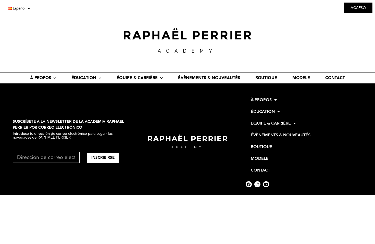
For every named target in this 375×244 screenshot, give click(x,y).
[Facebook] (249, 184)
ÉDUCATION (83, 78)
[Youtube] (266, 184)
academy (187, 147)
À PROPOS (40, 78)
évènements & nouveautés (209, 78)
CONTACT (335, 78)
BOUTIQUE (266, 78)
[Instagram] (257, 184)
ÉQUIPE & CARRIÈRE (137, 78)
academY (187, 51)
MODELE (301, 78)
